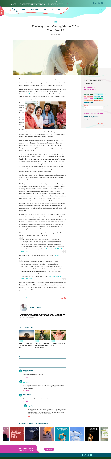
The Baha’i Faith (35, 9)
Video (44, 9)
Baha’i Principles (27, 298)
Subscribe (49, 449)
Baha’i (57, 255)
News (88, 100)
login (100, 9)
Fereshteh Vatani (28, 370)
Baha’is (31, 94)
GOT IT (68, 3)
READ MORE (23, 321)
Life (55, 21)
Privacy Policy (34, 455)
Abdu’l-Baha (53, 276)
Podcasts (51, 9)
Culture (98, 96)
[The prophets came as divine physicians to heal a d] (62, 434)
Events (59, 9)
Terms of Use (45, 455)
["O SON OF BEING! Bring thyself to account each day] (93, 434)
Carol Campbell (27, 394)
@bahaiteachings (42, 423)
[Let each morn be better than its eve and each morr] (77, 434)
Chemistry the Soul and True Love (60, 36)
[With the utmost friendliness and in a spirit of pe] (17, 434)
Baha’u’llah (50, 249)
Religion (89, 102)
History (88, 98)
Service (88, 94)
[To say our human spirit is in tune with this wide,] (32, 434)
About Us (25, 9)
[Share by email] (62, 298)
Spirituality (98, 100)
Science (98, 98)
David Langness (35, 307)
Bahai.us (57, 4)
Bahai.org (60, 3)
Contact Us (22, 455)
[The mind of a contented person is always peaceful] (47, 434)
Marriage (35, 298)
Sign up (100, 123)
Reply (28, 377)
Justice (88, 96)
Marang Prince (27, 381)
